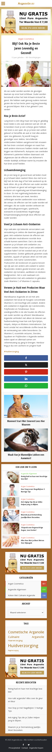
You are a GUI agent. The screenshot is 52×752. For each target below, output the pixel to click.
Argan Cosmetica (26, 39)
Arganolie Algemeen (29, 473)
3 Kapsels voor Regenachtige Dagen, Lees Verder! (32, 528)
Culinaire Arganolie (26, 637)
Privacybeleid (14, 748)
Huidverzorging (12, 351)
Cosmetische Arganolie (26, 632)
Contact (24, 748)
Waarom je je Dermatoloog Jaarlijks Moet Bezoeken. (31, 515)
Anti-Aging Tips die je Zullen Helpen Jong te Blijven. (31, 503)
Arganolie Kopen (36, 748)
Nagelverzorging (13, 650)
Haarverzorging (15, 640)
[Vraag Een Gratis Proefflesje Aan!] (26, 21)
